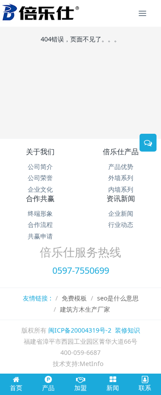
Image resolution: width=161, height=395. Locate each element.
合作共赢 (40, 198)
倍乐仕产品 (121, 151)
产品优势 (120, 166)
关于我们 (40, 151)
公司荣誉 (40, 177)
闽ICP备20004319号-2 (79, 330)
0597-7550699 (80, 270)
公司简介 (40, 166)
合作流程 (40, 224)
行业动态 (120, 224)
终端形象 (40, 213)
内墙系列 (120, 189)
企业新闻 (120, 213)
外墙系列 (120, 177)
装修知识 (127, 330)
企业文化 (40, 189)
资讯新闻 (120, 198)
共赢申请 (40, 236)
